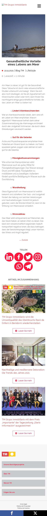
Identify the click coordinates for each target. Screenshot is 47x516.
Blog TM (19, 70)
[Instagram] (37, 257)
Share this (12, 513)
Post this (35, 513)
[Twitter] (28, 257)
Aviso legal (23, 504)
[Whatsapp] (18, 266)
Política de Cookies (23, 508)
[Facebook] (18, 257)
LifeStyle (31, 70)
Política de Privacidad (23, 506)
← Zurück (23, 240)
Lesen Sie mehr (25, 331)
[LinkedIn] (9, 257)
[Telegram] (28, 266)
